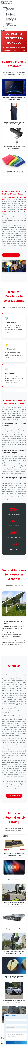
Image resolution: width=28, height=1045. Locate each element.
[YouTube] (3, 2)
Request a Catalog (4, 30)
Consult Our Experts (11, 255)
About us (5, 28)
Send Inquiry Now (14, 795)
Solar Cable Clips (10, 12)
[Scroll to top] (2, 1043)
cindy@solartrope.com (7, 1)
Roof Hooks (8, 13)
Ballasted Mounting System (12, 18)
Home (4, 6)
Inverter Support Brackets (11, 17)
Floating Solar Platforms (11, 20)
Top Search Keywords (11, 25)
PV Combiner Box (10, 14)
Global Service (9, 23)
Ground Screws (9, 10)
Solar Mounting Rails (10, 8)
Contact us (5, 26)
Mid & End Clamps (10, 9)
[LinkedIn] (1, 2)
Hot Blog (8, 24)
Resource (5, 22)
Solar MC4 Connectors (11, 15)
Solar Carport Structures (11, 19)
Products (5, 7)
